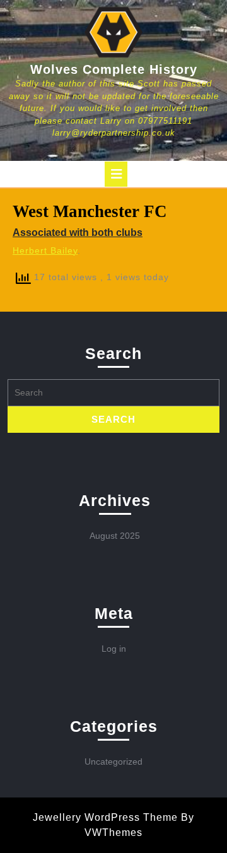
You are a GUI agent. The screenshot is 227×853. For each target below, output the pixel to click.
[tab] (116, 174)
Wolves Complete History (113, 69)
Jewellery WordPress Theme (105, 817)
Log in (114, 649)
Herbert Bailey (45, 250)
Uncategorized (113, 761)
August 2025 (115, 536)
